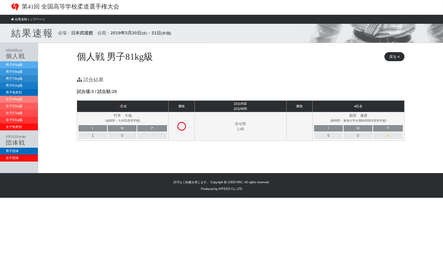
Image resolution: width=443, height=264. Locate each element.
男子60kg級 (14, 64)
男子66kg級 (14, 71)
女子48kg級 (14, 99)
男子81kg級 (14, 85)
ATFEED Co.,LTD (230, 189)
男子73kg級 (14, 78)
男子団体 (12, 151)
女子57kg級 (14, 113)
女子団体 (12, 158)
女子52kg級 (14, 106)
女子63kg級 (14, 120)
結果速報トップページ (30, 19)
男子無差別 (14, 92)
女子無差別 (14, 127)
